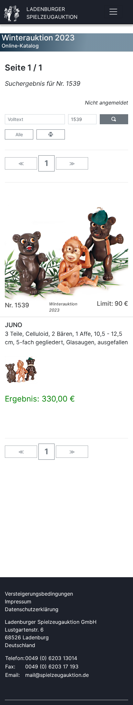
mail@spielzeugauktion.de (57, 675)
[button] (46, 163)
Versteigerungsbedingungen (39, 593)
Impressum (18, 601)
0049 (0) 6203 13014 (51, 658)
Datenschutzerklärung (31, 609)
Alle (19, 134)
